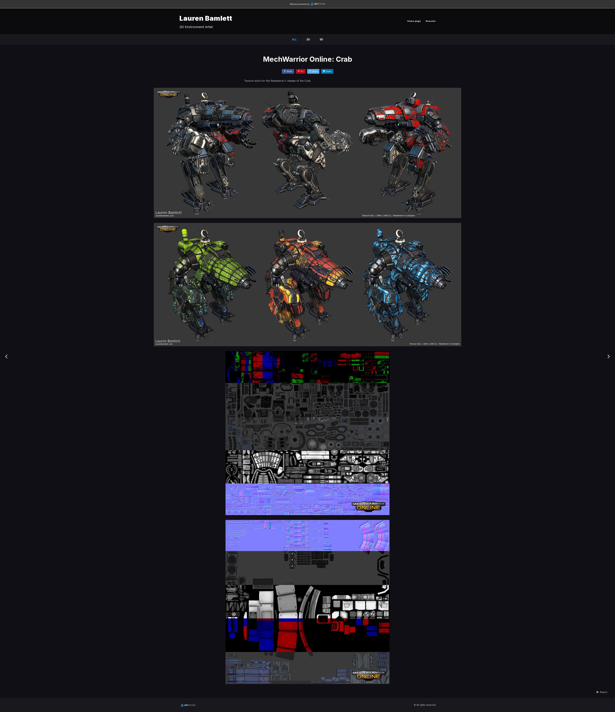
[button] (602, 692)
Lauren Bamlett (205, 18)
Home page (414, 21)
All (294, 39)
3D (321, 39)
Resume (431, 21)
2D (308, 39)
